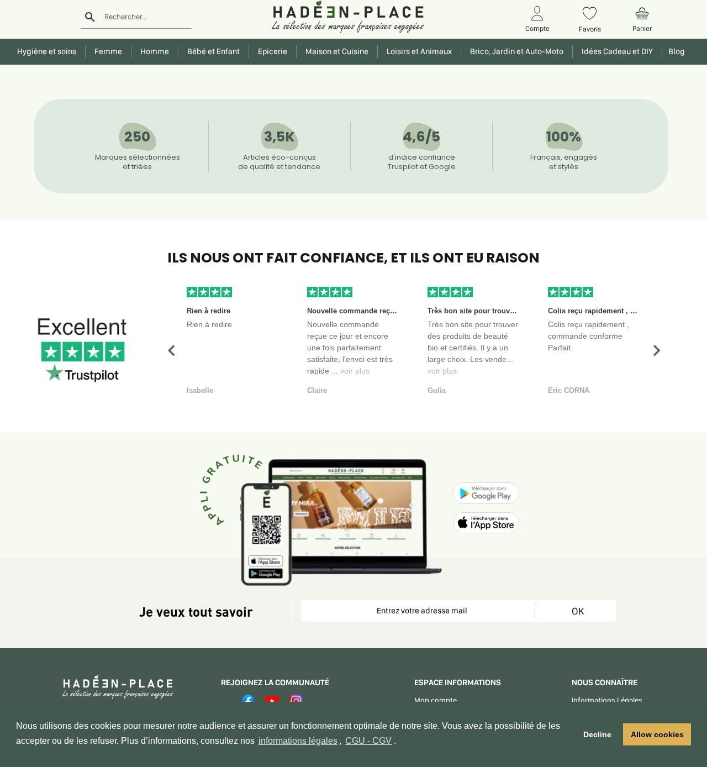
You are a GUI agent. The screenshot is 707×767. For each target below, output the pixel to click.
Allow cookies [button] (657, 734)
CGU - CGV (368, 740)
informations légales (297, 740)
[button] (171, 350)
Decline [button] (597, 734)
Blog (675, 51)
